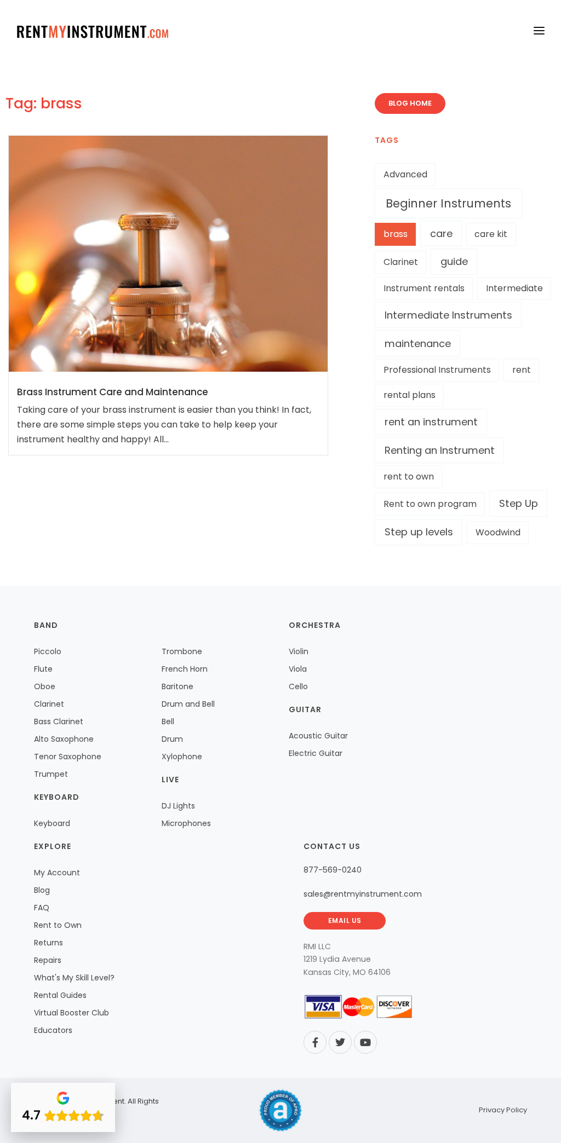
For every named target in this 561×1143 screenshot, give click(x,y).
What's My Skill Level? (74, 977)
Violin (298, 651)
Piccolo (47, 651)
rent (521, 369)
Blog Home (410, 103)
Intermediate (514, 288)
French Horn (185, 668)
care (441, 233)
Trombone (182, 651)
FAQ (41, 907)
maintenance (418, 343)
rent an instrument (431, 422)
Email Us (345, 920)
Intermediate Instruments (448, 315)
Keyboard (52, 823)
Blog (42, 890)
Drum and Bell (188, 703)
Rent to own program (430, 504)
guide (454, 261)
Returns (48, 942)
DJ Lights (178, 805)
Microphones (186, 823)
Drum (172, 739)
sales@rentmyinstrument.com (363, 893)
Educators (53, 1030)
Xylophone (182, 756)
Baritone (177, 686)
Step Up (518, 503)
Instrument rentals (424, 288)
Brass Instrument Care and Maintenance (112, 392)
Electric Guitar (315, 753)
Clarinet (400, 262)
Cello (298, 686)
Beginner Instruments (448, 203)
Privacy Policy (503, 1110)
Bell (168, 721)
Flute (43, 668)
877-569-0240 (333, 869)
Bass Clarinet (58, 721)
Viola (298, 668)
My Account (57, 872)
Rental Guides (60, 995)
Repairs (47, 960)
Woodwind (498, 532)
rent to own (408, 476)
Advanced (405, 174)
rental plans (409, 395)
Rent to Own (58, 925)
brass (395, 234)
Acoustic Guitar (318, 735)
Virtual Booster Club (71, 1012)
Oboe (44, 686)
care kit (490, 234)
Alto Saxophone (64, 739)
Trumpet (51, 774)
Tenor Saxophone (67, 756)
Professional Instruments (437, 369)
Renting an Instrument (440, 450)
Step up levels (419, 532)
